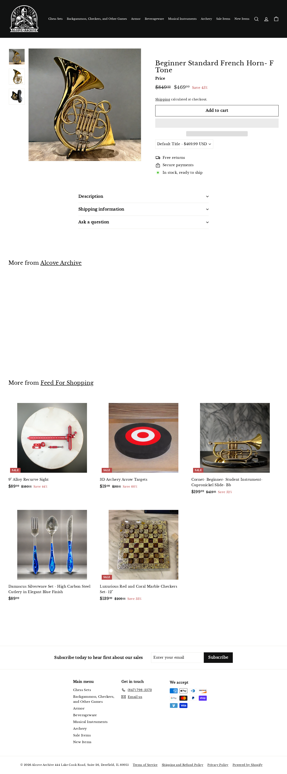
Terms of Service (145, 765)
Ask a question (93, 222)
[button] (217, 123)
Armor (136, 19)
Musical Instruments (182, 19)
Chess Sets (55, 19)
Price (160, 78)
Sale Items (223, 19)
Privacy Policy (217, 765)
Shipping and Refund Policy (182, 765)
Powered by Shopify (247, 765)
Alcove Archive (61, 263)
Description (90, 196)
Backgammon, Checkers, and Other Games (97, 19)
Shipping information (101, 209)
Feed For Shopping (67, 383)
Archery (206, 19)
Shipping (162, 99)
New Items (241, 19)
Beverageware (154, 19)
